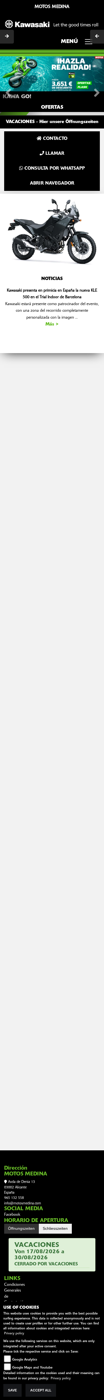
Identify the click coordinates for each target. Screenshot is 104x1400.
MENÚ (69, 41)
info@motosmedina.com (22, 1203)
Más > (52, 324)
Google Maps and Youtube (32, 1367)
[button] (8, 85)
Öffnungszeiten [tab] (21, 1228)
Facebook (12, 1215)
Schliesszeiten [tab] (55, 1228)
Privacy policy (14, 1333)
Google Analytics (24, 1359)
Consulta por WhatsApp (54, 168)
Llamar (54, 153)
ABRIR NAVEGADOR (52, 183)
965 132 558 (14, 1198)
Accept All (40, 1390)
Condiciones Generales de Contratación (13, 1294)
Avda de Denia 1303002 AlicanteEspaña (19, 1187)
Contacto (54, 139)
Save (12, 1390)
